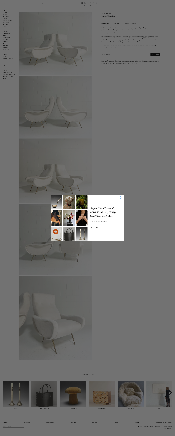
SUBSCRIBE (95, 228)
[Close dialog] (121, 197)
